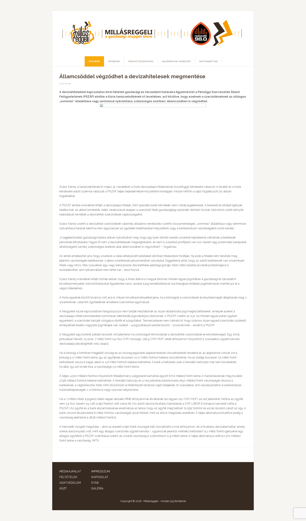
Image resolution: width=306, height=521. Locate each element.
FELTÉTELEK (68, 477)
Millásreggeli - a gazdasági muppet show (153, 33)
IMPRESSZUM (100, 471)
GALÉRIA (97, 488)
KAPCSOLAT (99, 477)
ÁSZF (63, 488)
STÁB (95, 482)
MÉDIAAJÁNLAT (70, 471)
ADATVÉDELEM (70, 482)
